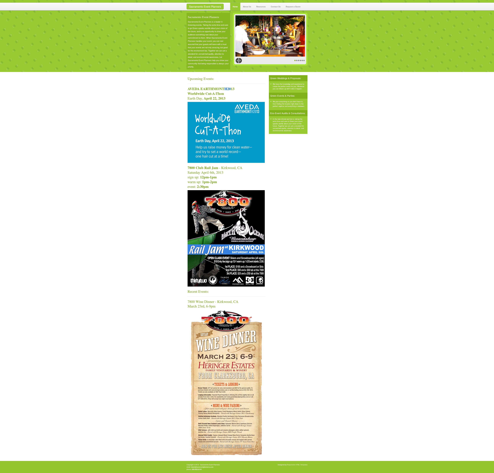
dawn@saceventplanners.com (202, 467)
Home (235, 6)
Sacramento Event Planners (205, 6)
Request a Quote (293, 6)
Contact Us (276, 6)
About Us (247, 6)
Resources (261, 6)
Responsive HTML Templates (297, 464)
